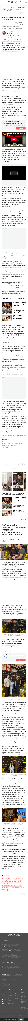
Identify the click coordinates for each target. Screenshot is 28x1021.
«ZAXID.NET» (10, 962)
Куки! (15, 1019)
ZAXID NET (14, 2)
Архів (3, 1003)
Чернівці (9, 1000)
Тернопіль (10, 995)
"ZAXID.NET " (5, 946)
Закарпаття (10, 998)
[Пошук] (25, 2)
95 (14, 464)
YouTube (16, 998)
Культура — (5, 540)
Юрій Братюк (10, 31)
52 (22, 464)
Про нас (22, 992)
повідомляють (11, 49)
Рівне (9, 1002)
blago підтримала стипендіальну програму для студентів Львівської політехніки (13, 887)
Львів (9, 992)
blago (10, 562)
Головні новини (7, 872)
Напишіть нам (23, 999)
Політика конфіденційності (24, 1008)
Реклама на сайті (23, 1002)
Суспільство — (10, 33)
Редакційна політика (23, 994)
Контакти (23, 998)
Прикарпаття (10, 993)
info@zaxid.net (16, 966)
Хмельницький (11, 1003)
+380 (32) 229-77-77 (9, 965)
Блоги (3, 994)
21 (6, 464)
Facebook (16, 995)
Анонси (3, 997)
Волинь (9, 997)
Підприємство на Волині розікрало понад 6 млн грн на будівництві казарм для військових (13, 443)
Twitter (16, 996)
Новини (3, 990)
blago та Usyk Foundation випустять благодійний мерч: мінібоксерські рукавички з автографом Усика (13, 880)
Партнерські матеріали (19, 872)
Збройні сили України (8, 435)
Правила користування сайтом (23, 1005)
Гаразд (21, 14)
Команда (23, 996)
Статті (3, 992)
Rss (15, 993)
